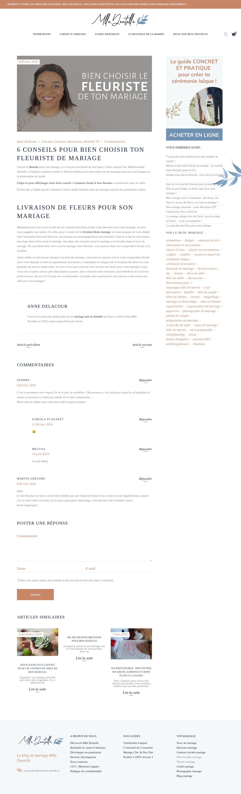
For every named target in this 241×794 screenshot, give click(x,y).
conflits (185, 254)
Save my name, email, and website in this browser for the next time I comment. (67, 580)
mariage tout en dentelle (89, 316)
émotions (199, 344)
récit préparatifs (201, 330)
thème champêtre (177, 339)
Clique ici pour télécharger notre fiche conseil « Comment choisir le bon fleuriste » (65, 182)
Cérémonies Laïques (135, 742)
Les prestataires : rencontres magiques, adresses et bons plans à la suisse (131, 672)
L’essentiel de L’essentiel (138, 747)
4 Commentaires (114, 141)
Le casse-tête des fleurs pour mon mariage (188, 225)
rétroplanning (175, 334)
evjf (206, 287)
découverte (195, 278)
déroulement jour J (178, 283)
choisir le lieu (175, 250)
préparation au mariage (182, 320)
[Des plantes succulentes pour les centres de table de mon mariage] (37, 642)
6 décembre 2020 (30, 634)
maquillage (211, 297)
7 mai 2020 (120, 634)
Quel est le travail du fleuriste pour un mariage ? (192, 184)
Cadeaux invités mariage (191, 752)
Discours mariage (187, 747)
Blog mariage (184, 775)
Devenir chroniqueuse (83, 757)
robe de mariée (176, 330)
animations (173, 240)
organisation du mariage (203, 306)
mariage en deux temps (181, 301)
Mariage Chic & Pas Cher (138, 752)
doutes (178, 273)
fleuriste (33, 166)
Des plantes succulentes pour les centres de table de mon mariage (37, 668)
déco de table (175, 278)
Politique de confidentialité (86, 771)
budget (189, 240)
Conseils (60, 141)
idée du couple (207, 292)
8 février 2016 (28, 61)
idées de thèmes (176, 297)
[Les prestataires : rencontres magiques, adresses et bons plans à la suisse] (131, 643)
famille (189, 292)
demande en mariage (180, 268)
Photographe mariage (189, 771)
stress (192, 334)
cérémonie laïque (177, 259)
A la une (47, 141)
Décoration (74, 141)
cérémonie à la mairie (180, 264)
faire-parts (173, 292)
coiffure (171, 254)
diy (168, 273)
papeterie (172, 311)
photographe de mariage (199, 311)
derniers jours (207, 268)
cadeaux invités (208, 240)
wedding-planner (177, 344)
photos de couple (177, 315)
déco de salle (195, 273)
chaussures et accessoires (183, 245)
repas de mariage (205, 325)
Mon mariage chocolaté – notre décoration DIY (191, 207)
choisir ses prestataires (203, 250)
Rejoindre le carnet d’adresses (87, 747)
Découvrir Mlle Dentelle (84, 742)
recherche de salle (178, 325)
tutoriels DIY (201, 339)
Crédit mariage (185, 766)
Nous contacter (79, 761)
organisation (174, 306)
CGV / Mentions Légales (84, 766)
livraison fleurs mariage (97, 231)
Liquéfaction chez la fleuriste (181, 211)
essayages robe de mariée (183, 287)
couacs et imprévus (207, 254)
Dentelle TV (91, 141)
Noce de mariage (187, 742)
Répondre (145, 380)
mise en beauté (210, 301)
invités (195, 297)
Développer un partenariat (85, 752)
